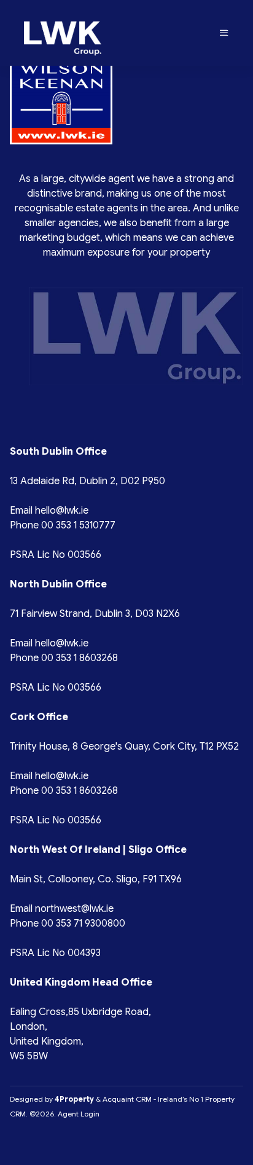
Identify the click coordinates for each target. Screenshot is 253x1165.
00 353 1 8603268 (79, 658)
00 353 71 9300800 (83, 923)
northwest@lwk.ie (74, 909)
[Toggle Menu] (224, 33)
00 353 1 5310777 (78, 525)
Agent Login (78, 1113)
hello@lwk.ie (61, 510)
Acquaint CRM (127, 1099)
